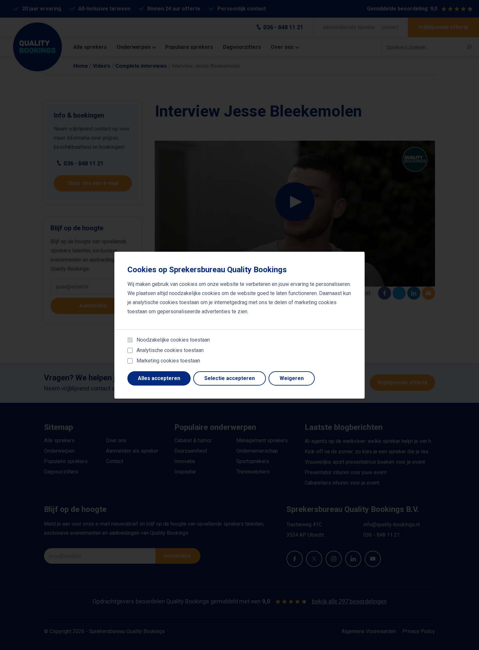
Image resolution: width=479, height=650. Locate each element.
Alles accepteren (159, 378)
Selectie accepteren (229, 378)
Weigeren (292, 378)
